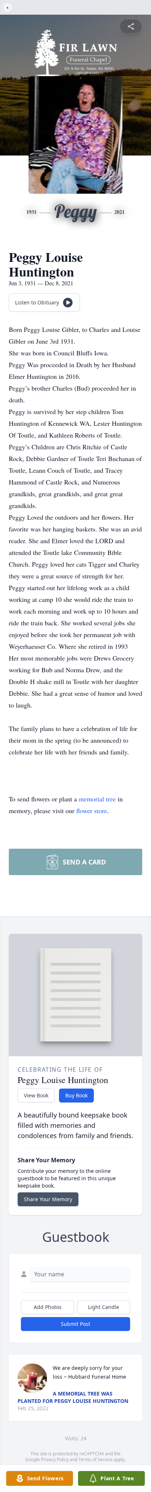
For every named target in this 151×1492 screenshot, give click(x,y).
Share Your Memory (48, 1199)
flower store (91, 810)
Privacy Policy (55, 1459)
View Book (36, 1095)
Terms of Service (95, 1459)
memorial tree (97, 798)
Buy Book (76, 1095)
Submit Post (75, 1323)
